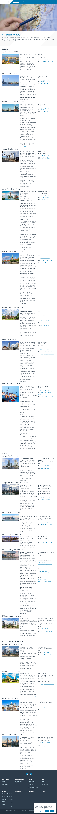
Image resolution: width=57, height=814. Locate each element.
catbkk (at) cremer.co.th (46, 468)
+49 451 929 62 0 (45, 320)
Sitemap (44, 791)
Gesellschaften (5, 782)
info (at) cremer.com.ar (46, 710)
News (37, 2)
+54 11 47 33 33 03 (45, 707)
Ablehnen (47, 811)
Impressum (18, 791)
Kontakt (42, 2)
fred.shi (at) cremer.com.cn (47, 524)
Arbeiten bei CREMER (32, 782)
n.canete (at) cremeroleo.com (45, 573)
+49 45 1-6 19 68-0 (45, 258)
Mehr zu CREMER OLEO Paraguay (28, 696)
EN (52, 2)
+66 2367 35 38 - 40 (46, 466)
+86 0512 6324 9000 (46, 497)
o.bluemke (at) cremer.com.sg (45, 564)
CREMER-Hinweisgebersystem (8, 806)
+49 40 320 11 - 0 (45, 80)
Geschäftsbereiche (25, 2)
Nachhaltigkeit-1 (5, 786)
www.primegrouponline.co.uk (47, 354)
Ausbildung (30, 784)
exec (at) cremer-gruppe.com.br (43, 746)
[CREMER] (6, 2)
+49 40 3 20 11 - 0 (44, 390)
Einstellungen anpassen (39, 811)
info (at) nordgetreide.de (46, 260)
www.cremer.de (44, 83)
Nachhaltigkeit (5, 784)
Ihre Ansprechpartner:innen (33, 787)
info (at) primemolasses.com (47, 352)
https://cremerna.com (46, 656)
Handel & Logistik (18, 781)
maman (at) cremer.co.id (46, 631)
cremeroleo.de (23, 146)
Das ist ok (52, 811)
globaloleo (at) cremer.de (46, 110)
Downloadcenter (45, 784)
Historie (3, 781)
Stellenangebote (31, 781)
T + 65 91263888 (42, 580)
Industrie (17, 782)
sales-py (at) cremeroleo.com (47, 684)
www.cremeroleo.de (45, 111)
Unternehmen (16, 2)
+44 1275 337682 (44, 349)
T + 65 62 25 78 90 (42, 571)
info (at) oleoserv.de (45, 157)
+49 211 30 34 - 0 (45, 195)
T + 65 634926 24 (42, 562)
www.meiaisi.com (45, 502)
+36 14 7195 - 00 (46, 60)
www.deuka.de (44, 199)
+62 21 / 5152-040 (44, 629)
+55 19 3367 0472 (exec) (46, 743)
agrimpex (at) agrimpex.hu (47, 61)
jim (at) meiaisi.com (45, 499)
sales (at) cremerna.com (46, 654)
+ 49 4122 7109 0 (45, 155)
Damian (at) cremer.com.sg (44, 581)
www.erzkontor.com (45, 325)
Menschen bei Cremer (32, 786)
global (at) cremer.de (45, 82)
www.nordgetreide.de (46, 263)
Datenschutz (31, 791)
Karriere (33, 2)
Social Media (44, 782)
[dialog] (45, 808)
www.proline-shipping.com (47, 396)
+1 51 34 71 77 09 (46, 652)
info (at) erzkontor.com (46, 323)
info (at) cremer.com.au (46, 542)
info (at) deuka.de (45, 197)
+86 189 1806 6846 (45, 522)
